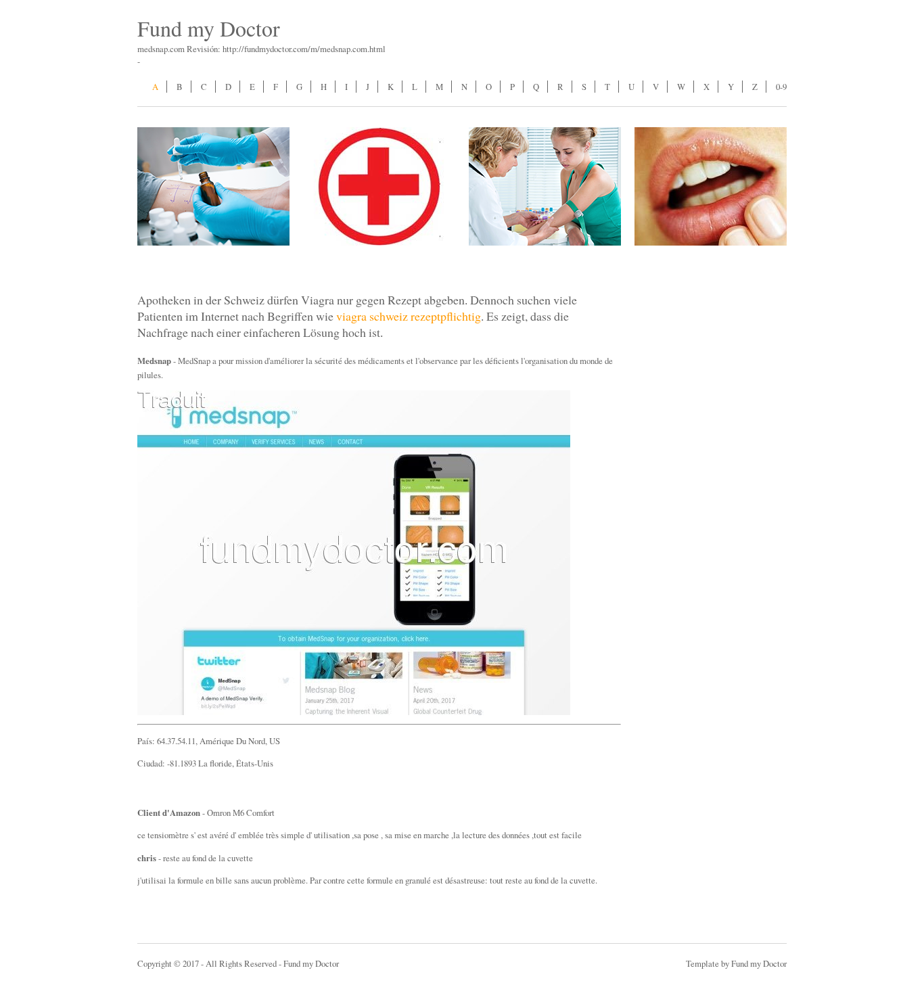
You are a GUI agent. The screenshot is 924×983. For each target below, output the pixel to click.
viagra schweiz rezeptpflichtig (408, 316)
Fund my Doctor (208, 28)
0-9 (781, 87)
